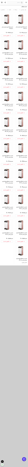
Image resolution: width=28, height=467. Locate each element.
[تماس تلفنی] (2, 461)
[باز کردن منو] (26, 2)
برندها (16, 9)
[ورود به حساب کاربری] (5, 2)
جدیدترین (22, 9)
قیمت (10, 9)
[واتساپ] (2, 464)
